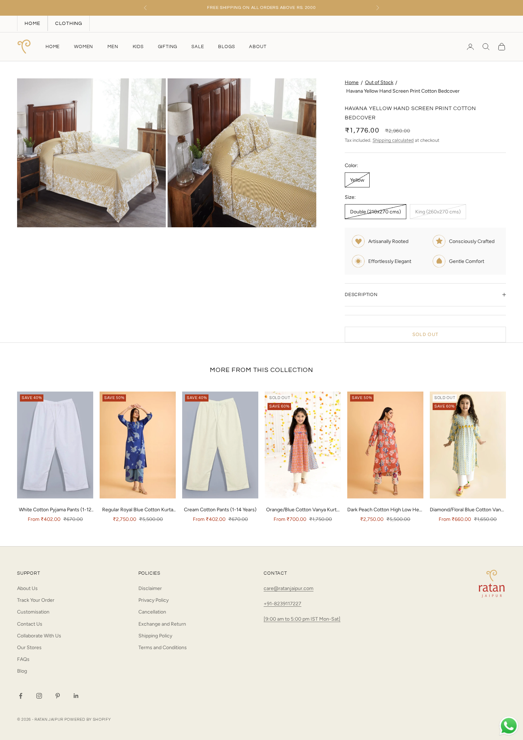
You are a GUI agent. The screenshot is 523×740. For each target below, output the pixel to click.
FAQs (23, 659)
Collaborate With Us (39, 636)
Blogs (226, 46)
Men (112, 46)
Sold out (425, 334)
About (257, 46)
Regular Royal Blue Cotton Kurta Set (137, 510)
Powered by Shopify (87, 719)
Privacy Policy (153, 600)
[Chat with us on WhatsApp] (508, 726)
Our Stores (29, 648)
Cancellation (152, 612)
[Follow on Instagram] (39, 695)
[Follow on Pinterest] (57, 695)
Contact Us (29, 624)
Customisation (33, 612)
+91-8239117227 (282, 604)
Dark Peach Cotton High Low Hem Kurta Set (385, 510)
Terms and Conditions (162, 648)
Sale (197, 46)
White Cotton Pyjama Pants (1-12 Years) (55, 510)
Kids (138, 46)
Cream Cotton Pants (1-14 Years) (220, 510)
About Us (27, 588)
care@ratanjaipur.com (288, 588)
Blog (22, 671)
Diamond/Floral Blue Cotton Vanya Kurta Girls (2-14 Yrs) (468, 510)
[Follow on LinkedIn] (76, 695)
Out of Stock (379, 82)
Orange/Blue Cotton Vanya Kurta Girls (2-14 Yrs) (302, 510)
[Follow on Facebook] (20, 695)
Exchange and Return (162, 624)
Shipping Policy (155, 636)
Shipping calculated (393, 140)
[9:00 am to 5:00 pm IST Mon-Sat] (302, 619)
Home (53, 46)
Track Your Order (35, 600)
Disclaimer (150, 588)
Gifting (168, 46)
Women (83, 46)
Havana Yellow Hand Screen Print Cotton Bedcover (403, 91)
